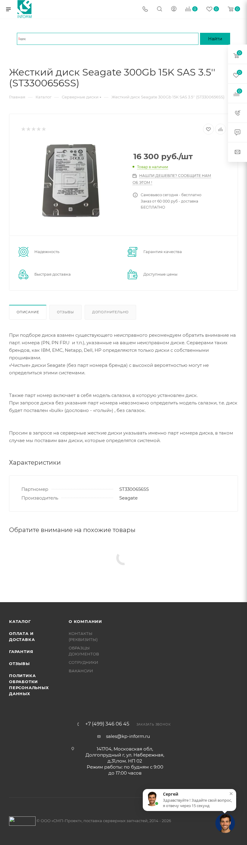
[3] (33, 129)
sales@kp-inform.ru (128, 736)
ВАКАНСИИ (81, 670)
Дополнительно (110, 312)
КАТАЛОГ (20, 621)
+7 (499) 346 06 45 (107, 724)
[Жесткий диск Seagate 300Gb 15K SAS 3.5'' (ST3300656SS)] (72, 180)
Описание (28, 312)
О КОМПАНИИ (85, 621)
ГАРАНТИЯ (21, 651)
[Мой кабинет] (174, 9)
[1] (23, 129)
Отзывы (65, 312)
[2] (28, 129)
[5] (43, 129)
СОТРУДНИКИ (83, 662)
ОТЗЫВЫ (19, 663)
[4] (38, 129)
